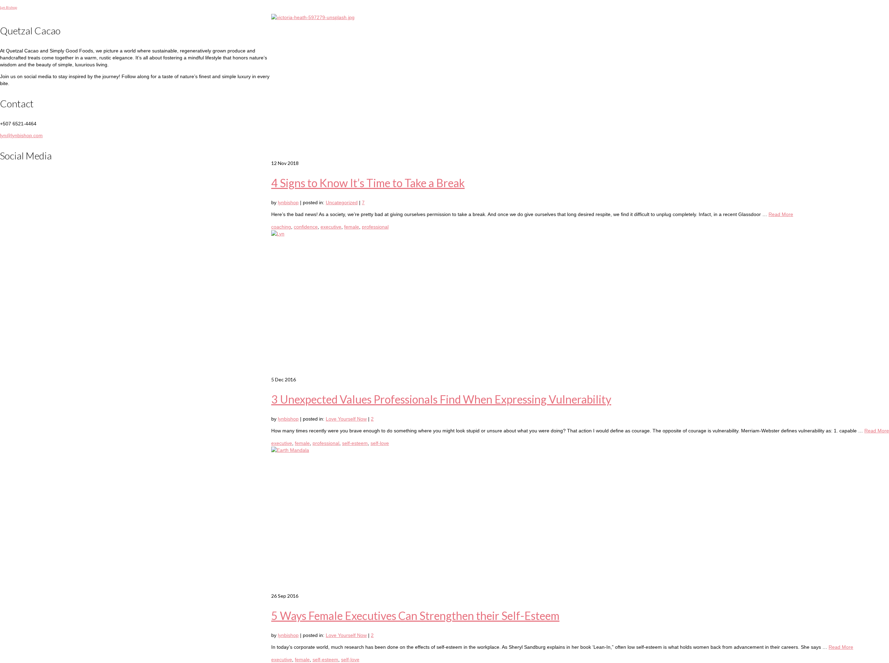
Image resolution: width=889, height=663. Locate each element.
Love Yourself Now (346, 419)
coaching (281, 227)
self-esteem (355, 443)
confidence (306, 227)
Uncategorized (342, 202)
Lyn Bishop (8, 7)
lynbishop (288, 202)
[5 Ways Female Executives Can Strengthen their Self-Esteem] (580, 519)
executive (331, 227)
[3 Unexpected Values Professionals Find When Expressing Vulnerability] (580, 303)
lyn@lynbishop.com (21, 135)
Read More (780, 214)
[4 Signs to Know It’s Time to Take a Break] (580, 87)
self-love (380, 443)
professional (375, 227)
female (351, 227)
